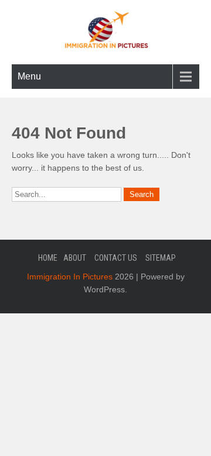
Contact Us (115, 257)
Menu (29, 76)
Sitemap (160, 257)
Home (47, 257)
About (74, 257)
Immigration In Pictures (70, 276)
